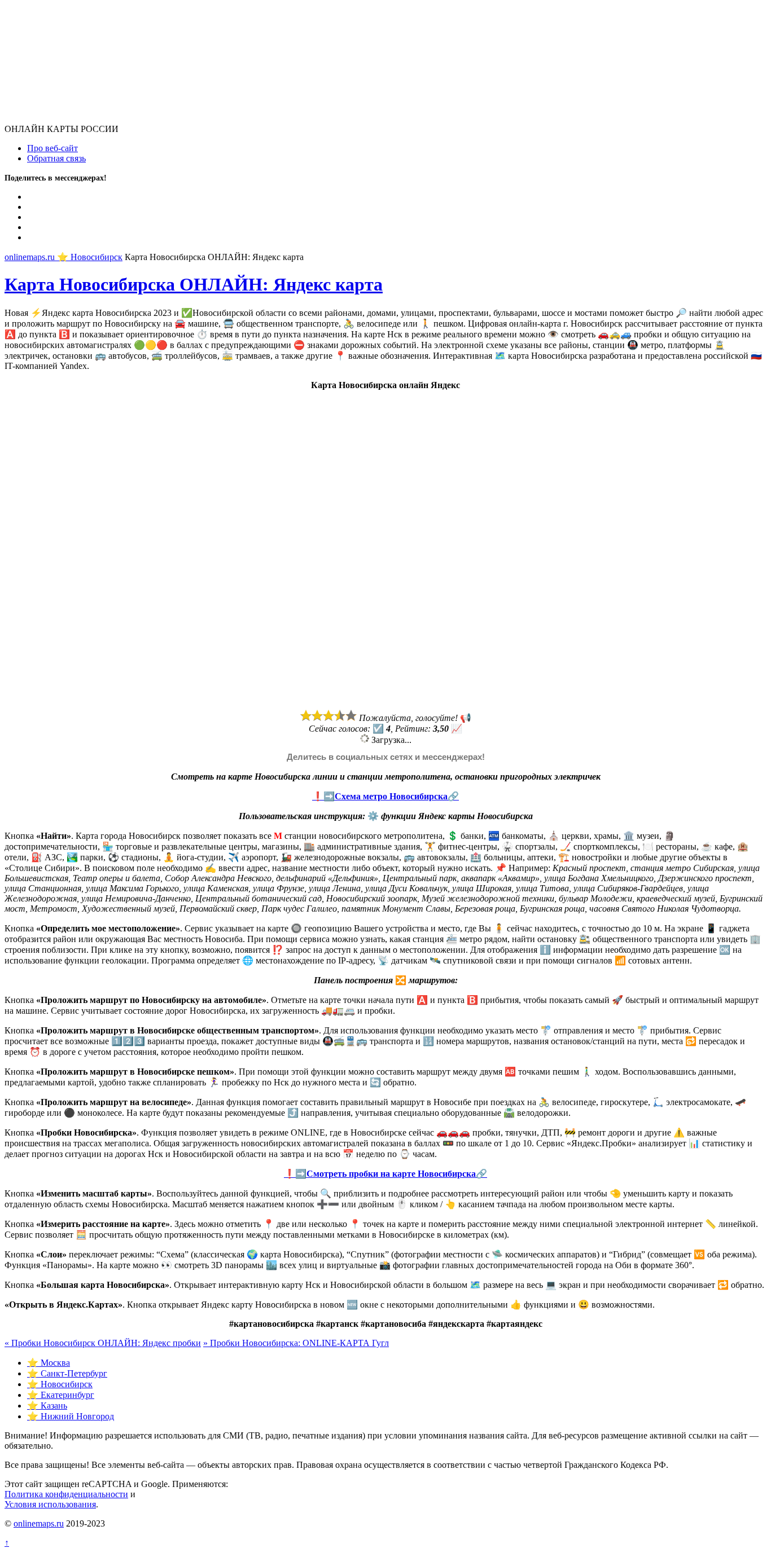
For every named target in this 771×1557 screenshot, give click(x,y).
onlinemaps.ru (39, 1523)
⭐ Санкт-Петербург (67, 1373)
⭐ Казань (47, 1405)
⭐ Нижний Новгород (70, 1416)
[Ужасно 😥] (306, 715)
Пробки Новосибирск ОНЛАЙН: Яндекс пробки (103, 1343)
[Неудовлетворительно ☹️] (317, 715)
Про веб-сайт (52, 148)
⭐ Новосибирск (60, 1384)
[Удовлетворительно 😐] (328, 715)
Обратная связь (56, 158)
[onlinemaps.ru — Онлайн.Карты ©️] (89, 119)
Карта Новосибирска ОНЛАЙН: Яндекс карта (194, 284)
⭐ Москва (48, 1362)
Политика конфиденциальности (66, 1494)
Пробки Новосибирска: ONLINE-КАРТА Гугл (296, 1343)
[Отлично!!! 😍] (351, 715)
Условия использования (50, 1504)
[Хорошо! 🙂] (339, 715)
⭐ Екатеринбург (60, 1395)
